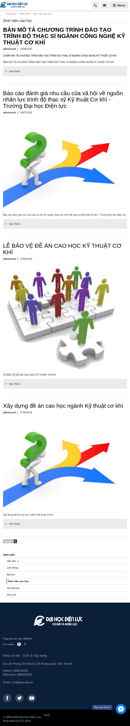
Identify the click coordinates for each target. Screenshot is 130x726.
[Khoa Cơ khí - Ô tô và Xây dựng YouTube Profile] (31, 698)
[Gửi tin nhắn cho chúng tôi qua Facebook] (121, 709)
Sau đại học (13, 588)
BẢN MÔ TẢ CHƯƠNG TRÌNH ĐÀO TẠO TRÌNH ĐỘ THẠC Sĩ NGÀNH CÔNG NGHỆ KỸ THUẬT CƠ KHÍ (64, 36)
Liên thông (12, 567)
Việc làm (12, 561)
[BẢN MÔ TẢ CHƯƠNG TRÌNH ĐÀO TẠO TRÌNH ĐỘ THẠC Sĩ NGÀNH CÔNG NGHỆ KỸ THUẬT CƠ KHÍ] (65, 55)
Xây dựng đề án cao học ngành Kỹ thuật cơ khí (63, 405)
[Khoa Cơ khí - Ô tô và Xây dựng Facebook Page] (7, 698)
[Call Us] (95, 5)
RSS (47, 715)
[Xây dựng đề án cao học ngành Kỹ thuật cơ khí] (65, 463)
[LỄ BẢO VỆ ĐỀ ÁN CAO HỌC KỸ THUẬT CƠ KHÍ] (65, 317)
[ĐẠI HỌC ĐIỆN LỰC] (14, 5)
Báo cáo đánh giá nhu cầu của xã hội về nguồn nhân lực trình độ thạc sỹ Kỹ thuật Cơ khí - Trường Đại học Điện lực (63, 99)
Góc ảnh (11, 594)
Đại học (11, 574)
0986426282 (20, 670)
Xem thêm (14, 71)
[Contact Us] (104, 5)
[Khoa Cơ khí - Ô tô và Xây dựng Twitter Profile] (19, 698)
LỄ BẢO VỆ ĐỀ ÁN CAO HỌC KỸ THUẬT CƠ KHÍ (62, 249)
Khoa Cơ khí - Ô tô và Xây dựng (25, 655)
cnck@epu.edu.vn (22, 682)
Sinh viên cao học (18, 581)
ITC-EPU (25, 720)
